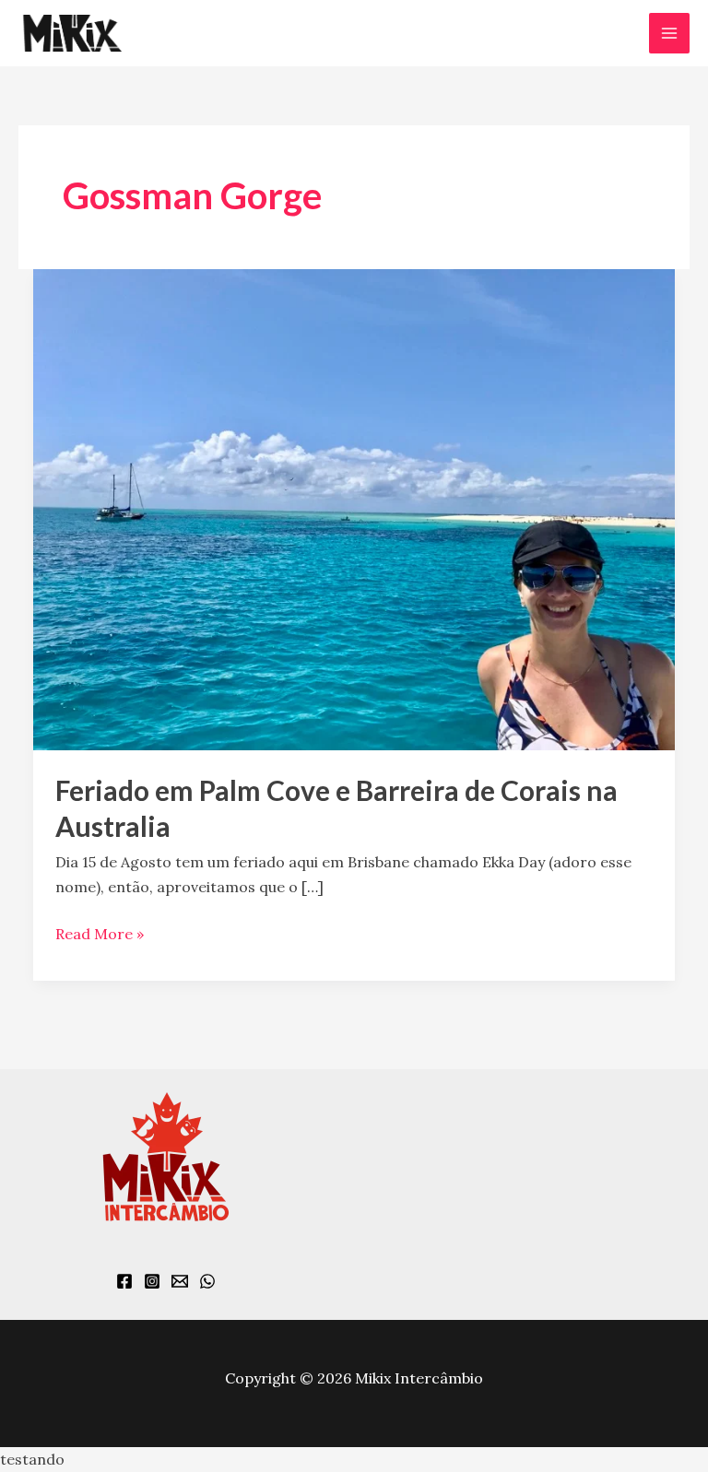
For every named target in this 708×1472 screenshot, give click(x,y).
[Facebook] (124, 1281)
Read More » (99, 932)
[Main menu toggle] (669, 33)
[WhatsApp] (207, 1281)
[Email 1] (179, 1281)
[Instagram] (152, 1281)
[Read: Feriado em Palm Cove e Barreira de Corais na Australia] (354, 508)
